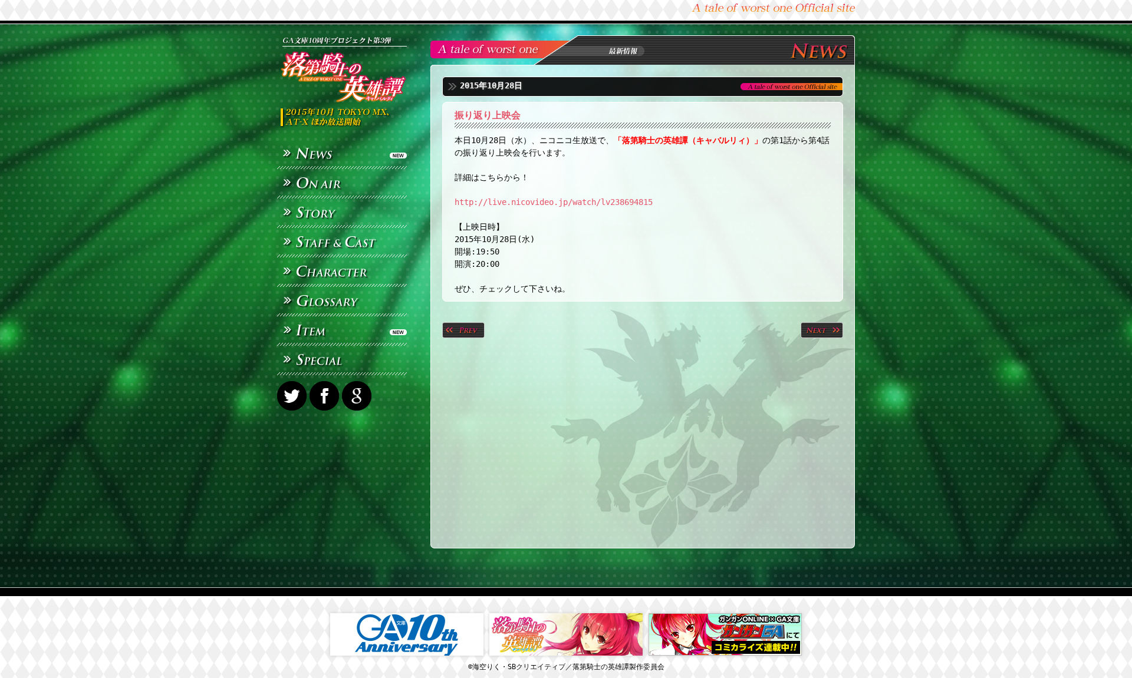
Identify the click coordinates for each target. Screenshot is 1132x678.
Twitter (293, 396)
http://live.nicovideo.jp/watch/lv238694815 (554, 202)
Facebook (326, 396)
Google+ (358, 396)
